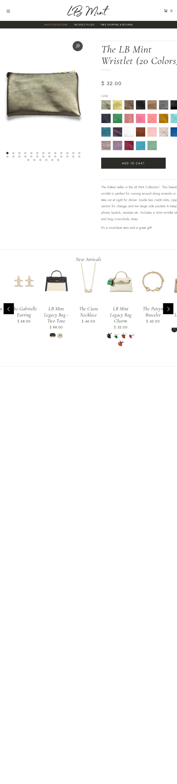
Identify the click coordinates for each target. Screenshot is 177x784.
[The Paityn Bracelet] (153, 282)
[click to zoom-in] (78, 46)
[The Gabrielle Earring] (24, 282)
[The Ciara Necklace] (88, 282)
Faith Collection (56, 24)
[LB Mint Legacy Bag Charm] (121, 282)
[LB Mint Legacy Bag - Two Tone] (56, 282)
